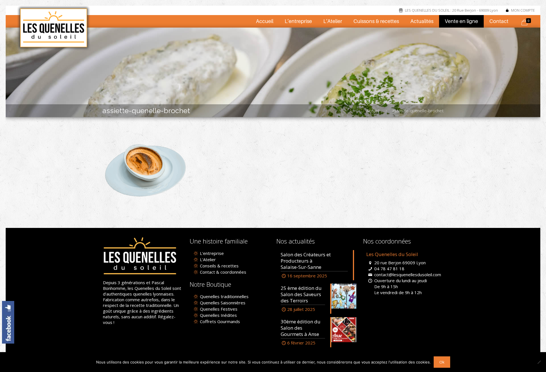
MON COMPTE (523, 10)
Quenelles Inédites (218, 315)
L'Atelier (207, 259)
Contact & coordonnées (222, 272)
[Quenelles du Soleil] (54, 28)
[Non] (539, 362)
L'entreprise (211, 253)
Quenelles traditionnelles (224, 296)
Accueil (372, 110)
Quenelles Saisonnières (222, 303)
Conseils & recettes (219, 266)
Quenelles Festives (218, 309)
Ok (441, 362)
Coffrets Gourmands (219, 321)
